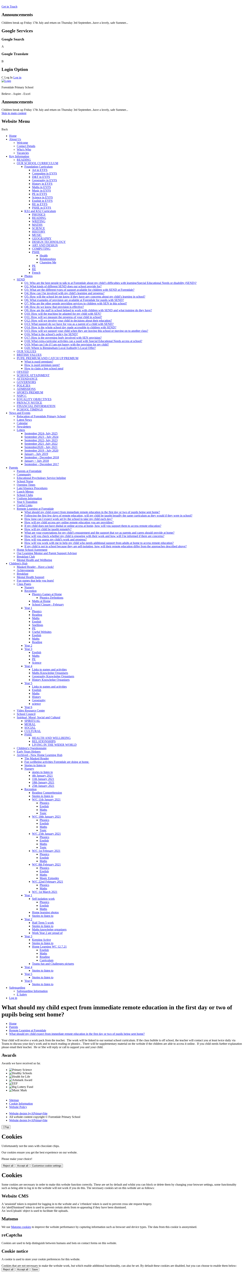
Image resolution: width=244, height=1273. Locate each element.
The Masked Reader (36, 758)
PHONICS (38, 214)
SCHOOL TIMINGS (30, 409)
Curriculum (46, 960)
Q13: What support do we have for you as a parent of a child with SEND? (69, 324)
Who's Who (24, 149)
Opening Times (26, 484)
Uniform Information (29, 498)
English (36, 621)
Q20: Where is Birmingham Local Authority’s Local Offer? (60, 348)
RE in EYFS (39, 204)
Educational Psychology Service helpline (41, 478)
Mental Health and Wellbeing (34, 560)
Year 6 (28, 707)
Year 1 (28, 608)
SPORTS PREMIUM (30, 392)
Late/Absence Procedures (32, 488)
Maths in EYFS (41, 187)
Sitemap (14, 1100)
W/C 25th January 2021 (46, 833)
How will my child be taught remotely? (47, 529)
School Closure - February (48, 604)
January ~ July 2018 (36, 460)
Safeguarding (17, 987)
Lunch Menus (25, 491)
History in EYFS (42, 183)
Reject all (8, 1165)
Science (36, 662)
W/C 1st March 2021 (44, 891)
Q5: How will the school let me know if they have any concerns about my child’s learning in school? (84, 296)
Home (13, 135)
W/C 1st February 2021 (46, 850)
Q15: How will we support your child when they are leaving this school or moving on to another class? (86, 330)
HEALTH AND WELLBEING (51, 738)
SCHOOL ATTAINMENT (33, 375)
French (36, 272)
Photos (28, 276)
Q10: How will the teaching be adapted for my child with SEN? (62, 313)
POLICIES (23, 385)
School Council (26, 714)
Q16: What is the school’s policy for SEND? (51, 334)
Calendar (22, 423)
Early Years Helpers (29, 751)
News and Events (19, 413)
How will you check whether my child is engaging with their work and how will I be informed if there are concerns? (94, 536)
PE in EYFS (39, 194)
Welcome (22, 142)
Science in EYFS (42, 197)
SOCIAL (30, 727)
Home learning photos (45, 912)
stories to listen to (42, 772)
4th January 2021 (42, 775)
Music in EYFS (41, 190)
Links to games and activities (49, 669)
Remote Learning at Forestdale (35, 508)
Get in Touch (9, 6)
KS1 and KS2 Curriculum (40, 211)
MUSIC (37, 235)
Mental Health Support (30, 577)
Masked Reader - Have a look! (35, 566)
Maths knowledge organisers (49, 929)
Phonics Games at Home (47, 594)
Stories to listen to (35, 765)
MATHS (37, 224)
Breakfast (22, 573)
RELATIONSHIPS (44, 741)
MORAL (30, 724)
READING (24, 159)
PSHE (36, 252)
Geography (39, 700)
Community (24, 474)
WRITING (38, 221)
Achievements (25, 570)
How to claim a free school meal (43, 368)
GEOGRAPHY (41, 238)
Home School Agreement (32, 549)
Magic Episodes (49, 878)
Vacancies (23, 153)
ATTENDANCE (27, 378)
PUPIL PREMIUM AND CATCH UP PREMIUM (47, 358)
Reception (30, 590)
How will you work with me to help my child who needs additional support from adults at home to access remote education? (99, 543)
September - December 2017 (41, 464)
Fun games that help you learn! (35, 580)
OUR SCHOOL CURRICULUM (37, 163)
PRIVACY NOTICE (29, 402)
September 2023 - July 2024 (41, 436)
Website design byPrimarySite (28, 1113)
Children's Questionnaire (32, 748)
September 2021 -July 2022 (41, 443)
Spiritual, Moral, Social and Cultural (38, 717)
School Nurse (25, 481)
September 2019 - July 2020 (41, 450)
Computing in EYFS (44, 173)
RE (34, 269)
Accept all (22, 1165)
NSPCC (22, 395)
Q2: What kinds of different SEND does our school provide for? (63, 286)
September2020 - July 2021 (41, 447)
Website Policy (18, 1107)
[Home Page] (6, 80)
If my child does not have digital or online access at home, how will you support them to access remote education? (92, 525)
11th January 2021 (43, 779)
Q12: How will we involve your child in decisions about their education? (68, 320)
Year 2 (28, 645)
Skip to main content (14, 113)
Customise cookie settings (46, 1165)
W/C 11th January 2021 (46, 799)
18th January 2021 (43, 782)
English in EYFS (42, 200)
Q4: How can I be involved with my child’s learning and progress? (64, 293)
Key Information (19, 156)
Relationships (48, 259)
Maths (35, 618)
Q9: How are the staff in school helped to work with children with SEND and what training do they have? (88, 310)
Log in (17, 77)
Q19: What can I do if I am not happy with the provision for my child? (66, 344)
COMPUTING (41, 248)
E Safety (22, 994)
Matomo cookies (21, 1227)
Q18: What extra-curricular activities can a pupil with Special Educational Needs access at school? (83, 341)
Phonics (37, 611)
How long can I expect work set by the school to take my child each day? (68, 519)
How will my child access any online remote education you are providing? (69, 522)
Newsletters (24, 426)
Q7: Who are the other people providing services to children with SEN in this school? (75, 303)
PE (34, 265)
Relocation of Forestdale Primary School (41, 416)
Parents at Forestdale (29, 471)
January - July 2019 (36, 454)
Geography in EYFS (44, 180)
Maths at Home (41, 601)
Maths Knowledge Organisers (50, 673)
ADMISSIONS (26, 389)
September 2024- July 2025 (41, 433)
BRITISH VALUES (29, 354)
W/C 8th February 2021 (46, 864)
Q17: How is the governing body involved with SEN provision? (63, 337)
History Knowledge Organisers (51, 679)
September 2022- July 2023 (41, 440)
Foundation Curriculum (38, 166)
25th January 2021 (43, 785)
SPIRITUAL (32, 720)
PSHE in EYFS (41, 207)
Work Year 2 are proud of (47, 933)
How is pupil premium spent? (42, 365)
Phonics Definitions (51, 597)
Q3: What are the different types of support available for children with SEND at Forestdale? (79, 289)
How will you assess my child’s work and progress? (55, 539)
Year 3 (28, 649)
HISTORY (38, 231)
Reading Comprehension (47, 792)
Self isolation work (43, 898)
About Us (15, 139)
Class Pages (24, 584)
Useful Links (24, 505)
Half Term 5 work (43, 922)
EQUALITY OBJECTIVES (34, 399)
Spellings (37, 625)
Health (44, 255)
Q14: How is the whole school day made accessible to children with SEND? (70, 327)
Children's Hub (18, 563)
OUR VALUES (26, 351)
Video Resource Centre (31, 710)
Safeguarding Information (32, 991)
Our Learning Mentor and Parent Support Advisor (47, 553)
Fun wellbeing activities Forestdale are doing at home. (56, 761)
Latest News (24, 419)
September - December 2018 (41, 457)
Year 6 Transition (27, 501)
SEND (21, 279)
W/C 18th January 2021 (46, 816)
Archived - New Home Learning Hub (39, 755)
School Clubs (25, 495)
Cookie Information (21, 1103)
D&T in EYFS (41, 176)
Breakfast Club (26, 556)
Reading (37, 614)
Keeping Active (41, 939)
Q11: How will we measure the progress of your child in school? (63, 317)
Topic (43, 813)
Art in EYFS (39, 170)
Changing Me (48, 262)
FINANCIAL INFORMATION (36, 406)
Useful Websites (41, 631)
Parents (13, 467)
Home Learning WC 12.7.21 (49, 946)
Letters (21, 430)
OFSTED (23, 371)
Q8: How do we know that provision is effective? (54, 306)
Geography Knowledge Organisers (53, 676)
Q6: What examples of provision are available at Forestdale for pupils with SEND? (74, 300)
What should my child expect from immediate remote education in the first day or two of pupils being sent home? (92, 512)
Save (35, 1269)
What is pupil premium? (38, 361)
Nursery (29, 587)
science (36, 703)
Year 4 (28, 666)
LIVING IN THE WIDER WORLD (54, 744)
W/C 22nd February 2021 (47, 881)
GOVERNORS (26, 382)
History (36, 696)
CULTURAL (32, 731)
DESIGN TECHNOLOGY (49, 241)
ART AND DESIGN (45, 245)
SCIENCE (38, 228)
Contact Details (26, 146)
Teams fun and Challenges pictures (53, 963)
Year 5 (28, 683)
